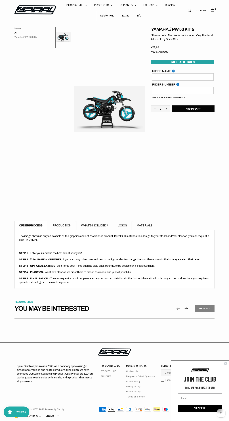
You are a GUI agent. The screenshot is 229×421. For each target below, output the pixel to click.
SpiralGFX (32, 409)
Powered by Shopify (54, 409)
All (15, 33)
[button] (201, 10)
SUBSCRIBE (200, 408)
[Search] (189, 10)
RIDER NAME (161, 70)
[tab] (30, 225)
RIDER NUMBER (163, 84)
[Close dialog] (226, 363)
